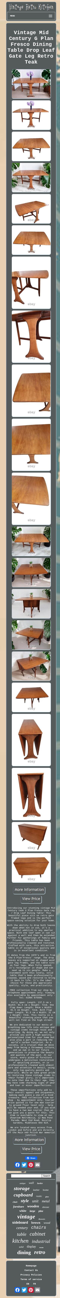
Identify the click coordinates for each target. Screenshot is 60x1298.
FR (34, 1284)
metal (46, 1201)
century (22, 1228)
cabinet (37, 1234)
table (21, 1234)
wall (31, 1183)
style (25, 1200)
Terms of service (31, 1279)
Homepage (31, 1266)
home (46, 1190)
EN (27, 1284)
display (31, 1246)
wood (47, 1222)
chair (15, 1202)
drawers (41, 1219)
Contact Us (31, 1270)
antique (23, 1183)
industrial (41, 1241)
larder (40, 1183)
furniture (18, 1206)
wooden (33, 1206)
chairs (38, 1227)
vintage (26, 1216)
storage (22, 1188)
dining (24, 1252)
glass (47, 1197)
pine (40, 1211)
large (32, 1211)
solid (21, 1247)
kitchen (20, 1241)
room (41, 1247)
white (22, 1210)
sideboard (20, 1222)
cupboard (23, 1194)
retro (39, 1252)
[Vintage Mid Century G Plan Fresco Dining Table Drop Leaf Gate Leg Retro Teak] (31, 84)
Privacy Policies (31, 1275)
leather (36, 1190)
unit (35, 1201)
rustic (39, 1196)
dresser (45, 1207)
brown (35, 1222)
